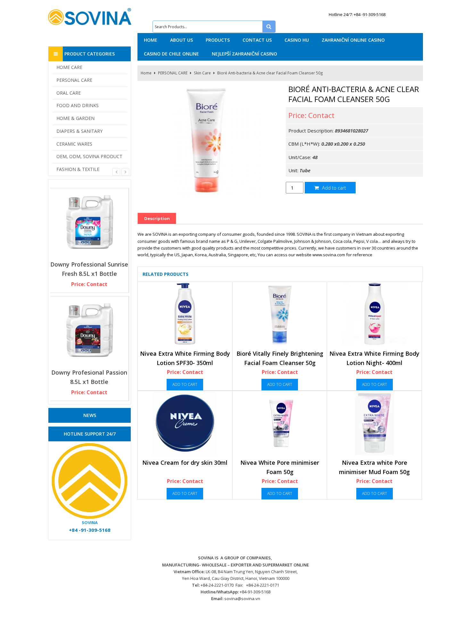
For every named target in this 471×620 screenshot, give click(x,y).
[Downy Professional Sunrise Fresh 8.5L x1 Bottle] (89, 222)
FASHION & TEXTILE (77, 169)
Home (146, 73)
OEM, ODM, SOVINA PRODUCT (89, 156)
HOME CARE (69, 67)
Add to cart (333, 187)
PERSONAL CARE (172, 73)
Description (157, 218)
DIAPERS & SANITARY (79, 131)
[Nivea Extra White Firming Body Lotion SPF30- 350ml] (185, 314)
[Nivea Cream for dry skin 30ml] (185, 423)
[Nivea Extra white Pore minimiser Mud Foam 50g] (374, 423)
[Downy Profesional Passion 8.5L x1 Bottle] (89, 330)
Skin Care (202, 73)
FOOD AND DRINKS (77, 105)
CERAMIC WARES (74, 144)
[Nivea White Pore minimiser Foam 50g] (280, 423)
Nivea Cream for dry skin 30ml (184, 462)
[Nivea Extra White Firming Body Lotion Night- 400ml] (374, 314)
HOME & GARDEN (75, 118)
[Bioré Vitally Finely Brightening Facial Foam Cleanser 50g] (280, 314)
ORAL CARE (68, 93)
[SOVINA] (89, 16)
